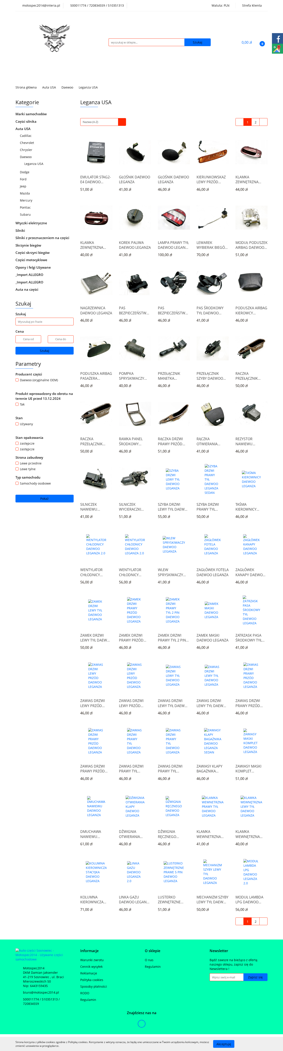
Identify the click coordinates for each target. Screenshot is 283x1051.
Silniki (20, 230)
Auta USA (23, 128)
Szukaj (44, 351)
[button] (89, 951)
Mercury (26, 200)
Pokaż (44, 498)
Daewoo (26, 157)
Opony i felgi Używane (33, 267)
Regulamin (88, 1000)
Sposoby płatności (93, 986)
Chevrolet (27, 143)
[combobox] (103, 122)
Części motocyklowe (31, 260)
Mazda (25, 193)
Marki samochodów (31, 114)
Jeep (23, 186)
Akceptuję (223, 1044)
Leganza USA (33, 164)
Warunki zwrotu (92, 960)
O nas (149, 960)
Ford (23, 179)
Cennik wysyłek (91, 966)
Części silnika (26, 121)
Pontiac (26, 207)
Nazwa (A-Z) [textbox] (90, 122)
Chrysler (26, 150)
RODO (84, 993)
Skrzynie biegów (28, 245)
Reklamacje (88, 973)
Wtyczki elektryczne (31, 223)
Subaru (26, 214)
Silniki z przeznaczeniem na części (42, 238)
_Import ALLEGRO (29, 274)
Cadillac (26, 136)
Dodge (25, 172)
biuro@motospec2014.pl (41, 992)
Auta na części (26, 289)
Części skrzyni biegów (32, 252)
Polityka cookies (91, 980)
